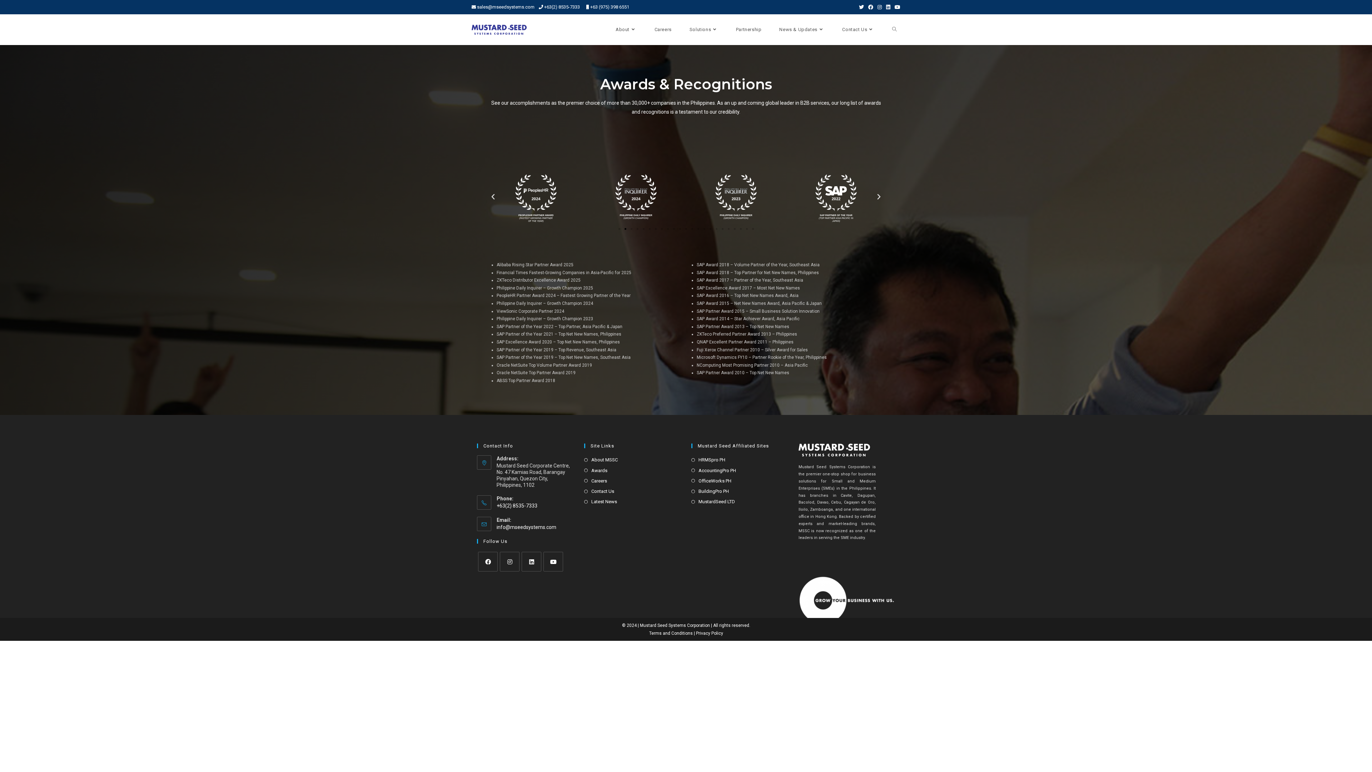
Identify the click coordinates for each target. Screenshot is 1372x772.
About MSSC (604, 459)
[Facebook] (488, 561)
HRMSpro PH (712, 459)
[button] (619, 229)
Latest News (604, 501)
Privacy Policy (709, 633)
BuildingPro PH (714, 491)
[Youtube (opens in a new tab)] (896, 7)
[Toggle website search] (894, 29)
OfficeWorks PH (715, 481)
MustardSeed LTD (717, 501)
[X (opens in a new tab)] (861, 7)
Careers (599, 481)
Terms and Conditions (671, 633)
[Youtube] (553, 561)
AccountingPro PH (717, 470)
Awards (599, 470)
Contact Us (602, 491)
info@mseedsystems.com (526, 527)
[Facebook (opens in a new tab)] (870, 7)
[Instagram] (510, 561)
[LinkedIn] (531, 561)
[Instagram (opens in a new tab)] (879, 7)
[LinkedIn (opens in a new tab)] (888, 7)
